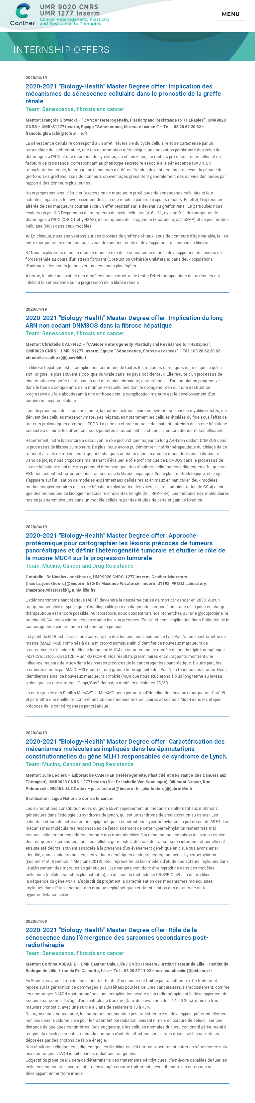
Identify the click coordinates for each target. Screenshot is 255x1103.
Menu (231, 14)
